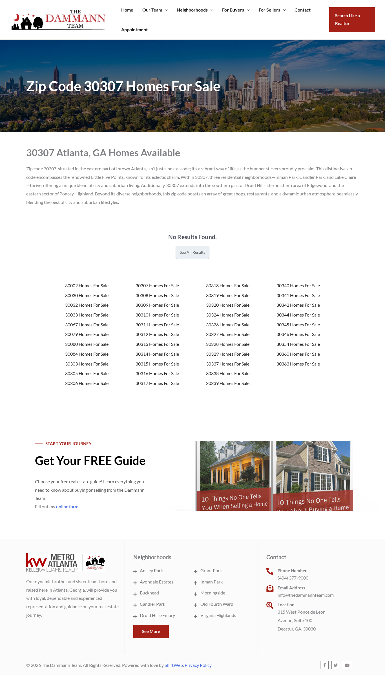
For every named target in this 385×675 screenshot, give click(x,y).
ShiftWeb (174, 665)
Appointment (134, 29)
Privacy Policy (198, 665)
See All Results (192, 252)
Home (127, 9)
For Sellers (269, 9)
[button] (165, 10)
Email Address (291, 587)
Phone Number (292, 570)
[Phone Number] (269, 571)
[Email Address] (269, 588)
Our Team (152, 9)
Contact (303, 9)
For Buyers (233, 9)
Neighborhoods (192, 9)
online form (67, 506)
